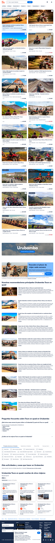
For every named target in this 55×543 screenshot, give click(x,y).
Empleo (40, 527)
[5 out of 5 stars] (10, 486)
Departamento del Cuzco (12, 518)
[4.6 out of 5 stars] (5, 480)
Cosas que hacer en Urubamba (24, 518)
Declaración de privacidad (32, 278)
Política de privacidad (28, 527)
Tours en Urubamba (35, 518)
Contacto (26, 524)
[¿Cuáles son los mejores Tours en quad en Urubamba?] (52, 436)
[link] (14, 20)
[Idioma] (47, 2)
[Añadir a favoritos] (26, 11)
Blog (40, 529)
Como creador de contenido (47, 528)
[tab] (10, 446)
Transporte (5, 430)
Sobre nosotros (40, 525)
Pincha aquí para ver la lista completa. (34, 468)
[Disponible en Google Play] (20, 525)
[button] (14, 20)
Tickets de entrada (6, 426)
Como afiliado (46, 530)
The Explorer (40, 536)
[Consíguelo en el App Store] (20, 529)
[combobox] (16, 2)
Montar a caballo (6, 429)
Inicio (3, 518)
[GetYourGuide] (3, 2)
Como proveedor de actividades (47, 525)
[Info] (16, 8)
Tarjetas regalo (40, 533)
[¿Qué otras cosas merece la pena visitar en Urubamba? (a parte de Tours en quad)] (52, 422)
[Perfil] (51, 2)
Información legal (28, 526)
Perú (6, 518)
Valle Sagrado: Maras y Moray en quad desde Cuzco (9, 484)
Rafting (4, 427)
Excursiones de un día (7, 428)
